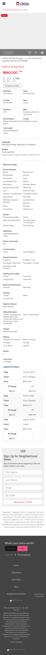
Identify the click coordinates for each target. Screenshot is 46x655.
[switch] (30, 52)
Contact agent (8, 52)
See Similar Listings (12, 86)
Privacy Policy (39, 596)
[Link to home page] (23, 3)
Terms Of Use (39, 594)
